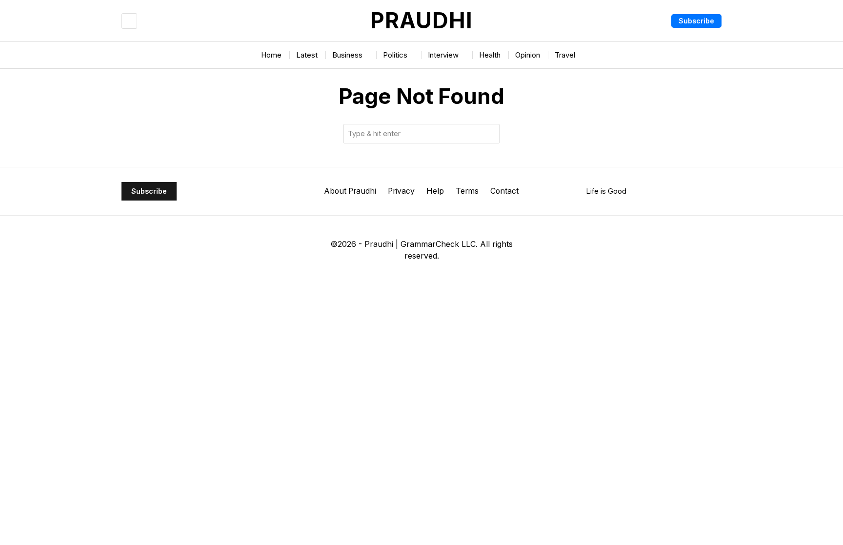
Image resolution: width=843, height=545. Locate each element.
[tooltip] (382, 280)
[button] (490, 133)
